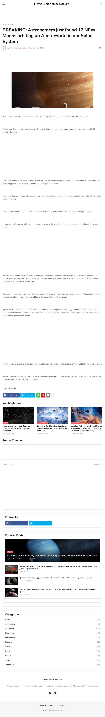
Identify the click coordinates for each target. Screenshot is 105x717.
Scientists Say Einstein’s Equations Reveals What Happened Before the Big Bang (52, 428)
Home (5, 25)
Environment (52, 637)
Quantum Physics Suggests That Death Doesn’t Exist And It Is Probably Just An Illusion (55, 578)
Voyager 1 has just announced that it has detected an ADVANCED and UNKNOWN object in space (57, 590)
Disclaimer (62, 705)
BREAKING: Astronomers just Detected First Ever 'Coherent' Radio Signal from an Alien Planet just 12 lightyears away (58, 567)
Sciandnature (57, 710)
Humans (52, 642)
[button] (3, 4)
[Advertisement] (46, 13)
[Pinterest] (43, 395)
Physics (52, 651)
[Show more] (53, 395)
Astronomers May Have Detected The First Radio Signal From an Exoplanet (16, 428)
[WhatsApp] (38, 395)
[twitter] (40, 523)
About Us (43, 705)
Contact (52, 705)
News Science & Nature (51, 4)
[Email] (48, 395)
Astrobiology (52, 624)
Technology (52, 665)
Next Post (97, 464)
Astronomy (13, 25)
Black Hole (52, 633)
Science (52, 655)
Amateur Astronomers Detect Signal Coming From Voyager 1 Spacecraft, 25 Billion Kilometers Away (86, 428)
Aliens (52, 619)
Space (52, 660)
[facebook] (16, 523)
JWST (52, 646)
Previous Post (9, 464)
